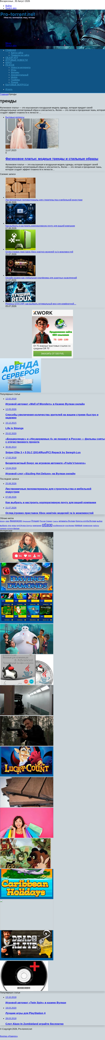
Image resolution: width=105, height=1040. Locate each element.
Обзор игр (11, 57)
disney (2, 521)
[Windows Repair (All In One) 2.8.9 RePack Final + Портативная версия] (24, 990)
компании (37, 526)
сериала (3, 528)
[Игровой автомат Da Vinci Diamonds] (26, 592)
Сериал (49, 521)
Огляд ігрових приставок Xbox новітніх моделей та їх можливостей (39, 252)
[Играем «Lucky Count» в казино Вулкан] (26, 776)
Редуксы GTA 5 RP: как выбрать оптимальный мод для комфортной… (40, 304)
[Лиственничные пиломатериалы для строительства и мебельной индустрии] (20, 197)
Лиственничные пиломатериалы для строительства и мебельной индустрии (43, 200)
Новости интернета (20, 67)
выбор (99, 521)
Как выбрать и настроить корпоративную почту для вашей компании (40, 226)
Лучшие (35, 521)
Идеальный (27, 521)
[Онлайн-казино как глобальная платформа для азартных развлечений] (20, 275)
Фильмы (15, 72)
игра (9, 526)
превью (78, 525)
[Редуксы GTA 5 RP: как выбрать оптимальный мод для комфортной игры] (20, 301)
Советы (55, 521)
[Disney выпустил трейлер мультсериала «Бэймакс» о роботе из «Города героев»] (26, 653)
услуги (10, 528)
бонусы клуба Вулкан (86, 521)
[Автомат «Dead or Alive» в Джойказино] (26, 959)
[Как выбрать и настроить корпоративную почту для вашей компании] (20, 223)
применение (88, 526)
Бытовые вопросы (17, 85)
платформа (69, 526)
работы (96, 526)
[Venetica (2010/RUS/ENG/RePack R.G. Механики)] (26, 929)
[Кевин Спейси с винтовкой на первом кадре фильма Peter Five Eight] (26, 745)
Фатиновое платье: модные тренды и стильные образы (51, 159)
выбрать (3, 526)
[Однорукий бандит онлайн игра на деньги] (26, 622)
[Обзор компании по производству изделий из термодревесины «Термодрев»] (26, 806)
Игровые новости (16, 60)
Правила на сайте (20, 55)
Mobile (14, 77)
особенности (59, 525)
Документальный (19, 75)
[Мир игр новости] (18, 38)
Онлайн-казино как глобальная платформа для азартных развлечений (41, 278)
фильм (16, 528)
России (43, 521)
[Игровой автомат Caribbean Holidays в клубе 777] (26, 898)
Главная (4, 94)
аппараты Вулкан (67, 521)
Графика (15, 80)
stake (7, 521)
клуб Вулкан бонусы (24, 526)
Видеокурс (16, 521)
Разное (9, 65)
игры (14, 526)
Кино (8, 62)
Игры (13, 70)
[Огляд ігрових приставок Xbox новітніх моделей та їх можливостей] (20, 249)
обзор (47, 524)
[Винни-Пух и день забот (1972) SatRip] (25, 867)
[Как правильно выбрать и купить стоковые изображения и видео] (26, 837)
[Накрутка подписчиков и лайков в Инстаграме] (26, 561)
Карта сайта (17, 53)
